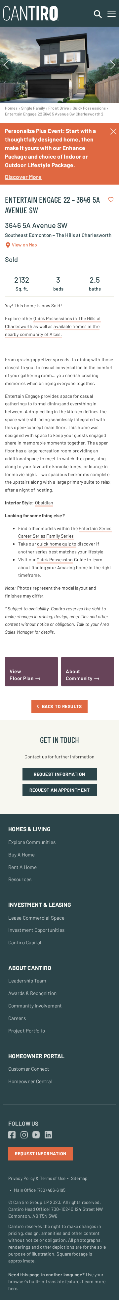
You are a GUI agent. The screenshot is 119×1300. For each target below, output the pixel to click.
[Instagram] (24, 1135)
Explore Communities (32, 842)
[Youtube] (36, 1135)
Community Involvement (35, 1005)
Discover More (23, 176)
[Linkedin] (48, 1135)
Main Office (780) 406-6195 (39, 1190)
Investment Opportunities (36, 930)
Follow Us (23, 1123)
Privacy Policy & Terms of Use (36, 1178)
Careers (17, 1018)
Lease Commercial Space (36, 918)
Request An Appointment (59, 790)
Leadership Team (27, 980)
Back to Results (62, 706)
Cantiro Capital (25, 942)
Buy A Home (21, 854)
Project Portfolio (26, 1030)
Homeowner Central (30, 1081)
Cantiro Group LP (31, 1202)
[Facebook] (12, 1135)
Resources (19, 879)
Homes (11, 108)
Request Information (59, 774)
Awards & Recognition (32, 993)
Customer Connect (29, 1069)
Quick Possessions (89, 108)
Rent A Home (22, 867)
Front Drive (58, 108)
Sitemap (79, 1178)
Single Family (33, 108)
